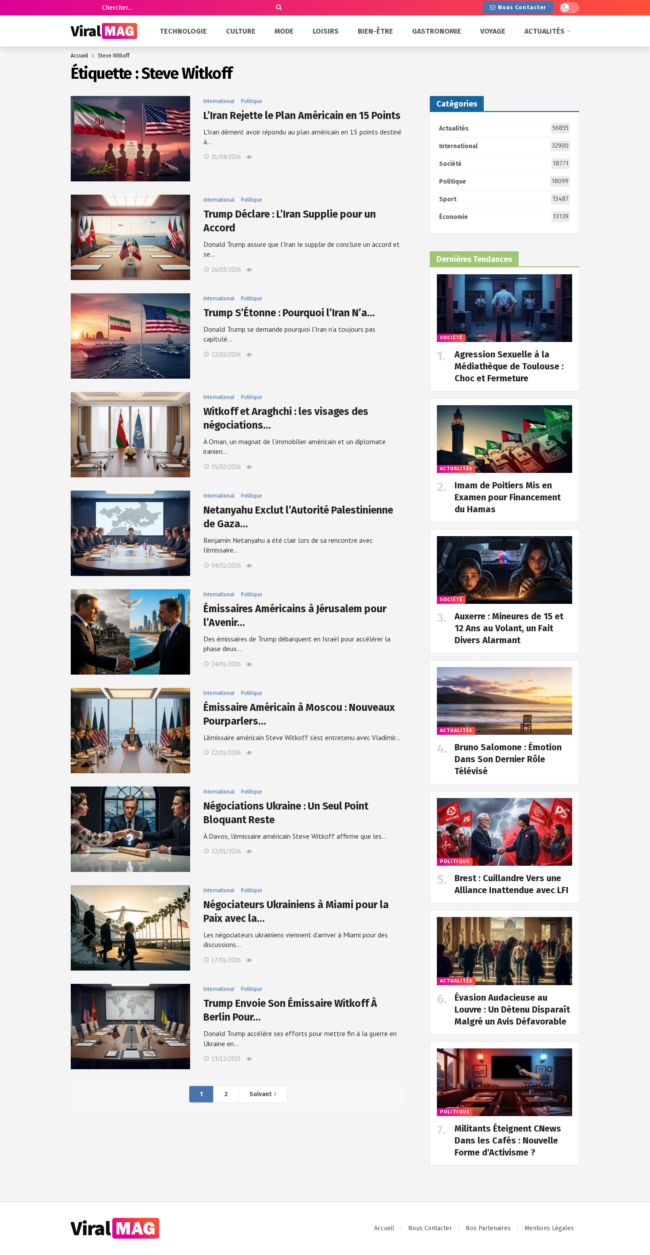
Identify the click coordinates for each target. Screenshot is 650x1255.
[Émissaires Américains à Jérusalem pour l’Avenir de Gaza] (130, 632)
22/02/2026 (226, 354)
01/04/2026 (226, 157)
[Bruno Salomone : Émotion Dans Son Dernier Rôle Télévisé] (504, 701)
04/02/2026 (226, 565)
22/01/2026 (226, 752)
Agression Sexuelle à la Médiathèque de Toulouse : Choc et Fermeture (509, 366)
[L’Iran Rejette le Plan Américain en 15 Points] (130, 138)
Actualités (504, 128)
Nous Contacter (522, 7)
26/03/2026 (226, 269)
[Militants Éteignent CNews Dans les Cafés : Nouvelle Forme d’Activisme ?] (504, 1082)
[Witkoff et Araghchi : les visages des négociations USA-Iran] (130, 434)
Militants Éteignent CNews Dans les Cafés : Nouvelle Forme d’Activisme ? (508, 1140)
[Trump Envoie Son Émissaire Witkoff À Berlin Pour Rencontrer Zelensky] (130, 1026)
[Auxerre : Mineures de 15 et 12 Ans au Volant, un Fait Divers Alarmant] (504, 570)
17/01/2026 (226, 960)
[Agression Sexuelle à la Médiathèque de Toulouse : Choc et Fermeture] (504, 308)
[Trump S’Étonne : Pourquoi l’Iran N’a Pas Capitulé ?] (130, 336)
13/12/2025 (226, 1059)
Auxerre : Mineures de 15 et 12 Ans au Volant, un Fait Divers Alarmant (509, 628)
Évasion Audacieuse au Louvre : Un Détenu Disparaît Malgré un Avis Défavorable (512, 1009)
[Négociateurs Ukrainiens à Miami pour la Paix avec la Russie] (130, 928)
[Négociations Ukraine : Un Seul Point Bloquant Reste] (130, 829)
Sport (504, 199)
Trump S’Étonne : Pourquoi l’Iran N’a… (289, 313)
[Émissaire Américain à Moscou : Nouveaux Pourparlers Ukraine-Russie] (130, 730)
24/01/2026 (226, 664)
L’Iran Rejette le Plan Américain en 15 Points (302, 115)
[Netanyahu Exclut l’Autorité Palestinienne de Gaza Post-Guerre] (130, 533)
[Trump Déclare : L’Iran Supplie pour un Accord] (130, 237)
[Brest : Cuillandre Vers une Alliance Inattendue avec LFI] (504, 832)
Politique (251, 101)
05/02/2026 (226, 467)
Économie (504, 217)
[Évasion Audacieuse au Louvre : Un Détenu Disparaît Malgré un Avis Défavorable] (504, 951)
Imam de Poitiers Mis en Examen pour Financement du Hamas (508, 497)
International (218, 101)
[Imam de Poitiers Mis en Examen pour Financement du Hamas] (504, 439)
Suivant (260, 1094)
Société (504, 164)
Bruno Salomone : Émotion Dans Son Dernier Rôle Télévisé (508, 759)
